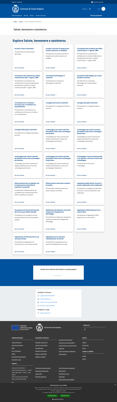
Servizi (21, 22)
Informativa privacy (64, 374)
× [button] (115, 384)
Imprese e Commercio (41, 351)
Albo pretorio (62, 371)
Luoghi (84, 356)
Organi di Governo (16, 342)
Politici (13, 354)
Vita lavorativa (39, 348)
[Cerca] (103, 9)
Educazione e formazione (65, 340)
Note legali (62, 377)
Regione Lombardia (17, 2)
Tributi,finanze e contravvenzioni (68, 346)
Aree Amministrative (17, 345)
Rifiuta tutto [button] (65, 395)
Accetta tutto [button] (52, 395)
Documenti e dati (16, 360)
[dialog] (58, 392)
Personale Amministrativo (19, 357)
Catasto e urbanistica (41, 354)
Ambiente (61, 348)
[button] (58, 399)
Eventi (84, 359)
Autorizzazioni (63, 354)
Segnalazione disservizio (41, 371)
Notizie (84, 342)
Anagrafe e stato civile (41, 342)
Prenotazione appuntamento (43, 368)
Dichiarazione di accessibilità (66, 380)
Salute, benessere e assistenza (67, 351)
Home (15, 22)
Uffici (13, 348)
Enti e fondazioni (16, 351)
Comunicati (85, 345)
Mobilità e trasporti (40, 357)
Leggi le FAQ (38, 374)
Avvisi (84, 348)
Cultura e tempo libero (41, 345)
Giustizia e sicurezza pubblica (67, 343)
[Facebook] (89, 9)
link (74, 392)
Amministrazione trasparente (67, 368)
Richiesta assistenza (40, 377)
